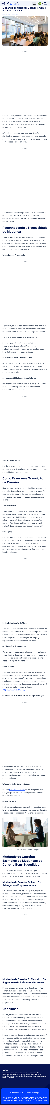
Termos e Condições (33, 1093)
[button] (34, 4)
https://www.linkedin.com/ (14, 690)
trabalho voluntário (17, 790)
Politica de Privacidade (17, 1093)
